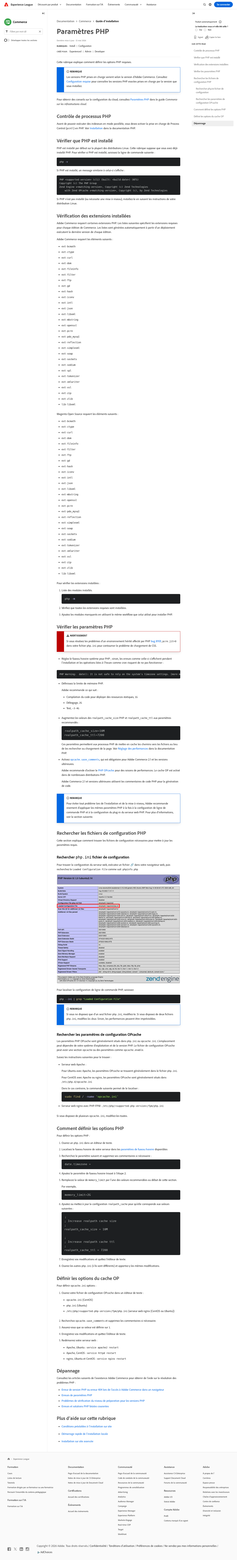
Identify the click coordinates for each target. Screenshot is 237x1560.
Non (209, 29)
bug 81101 (156, 641)
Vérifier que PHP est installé (207, 57)
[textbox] (23, 31)
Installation (96, 128)
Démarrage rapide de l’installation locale (85, 1433)
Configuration (84, 45)
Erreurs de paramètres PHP (77, 1395)
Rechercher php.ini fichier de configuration (210, 90)
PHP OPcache (106, 770)
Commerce (85, 21)
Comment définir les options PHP (210, 109)
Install (72, 45)
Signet (200, 37)
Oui (200, 29)
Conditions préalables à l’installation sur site (87, 1426)
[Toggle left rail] (43, 14)
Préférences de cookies (149, 1546)
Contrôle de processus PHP (206, 50)
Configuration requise (78, 81)
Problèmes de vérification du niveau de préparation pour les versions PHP (103, 1400)
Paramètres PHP (139, 99)
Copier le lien (215, 37)
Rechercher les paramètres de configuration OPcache (210, 101)
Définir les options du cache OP (209, 116)
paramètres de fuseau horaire (137, 1149)
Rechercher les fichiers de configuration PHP (206, 80)
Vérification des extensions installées (211, 64)
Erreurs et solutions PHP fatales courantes (85, 1406)
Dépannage (200, 123)
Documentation (65, 21)
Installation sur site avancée (77, 1441)
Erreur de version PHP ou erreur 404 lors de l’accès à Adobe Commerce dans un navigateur (113, 1389)
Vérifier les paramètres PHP (207, 71)
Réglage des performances (133, 748)
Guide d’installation (107, 21)
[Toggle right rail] (193, 14)
